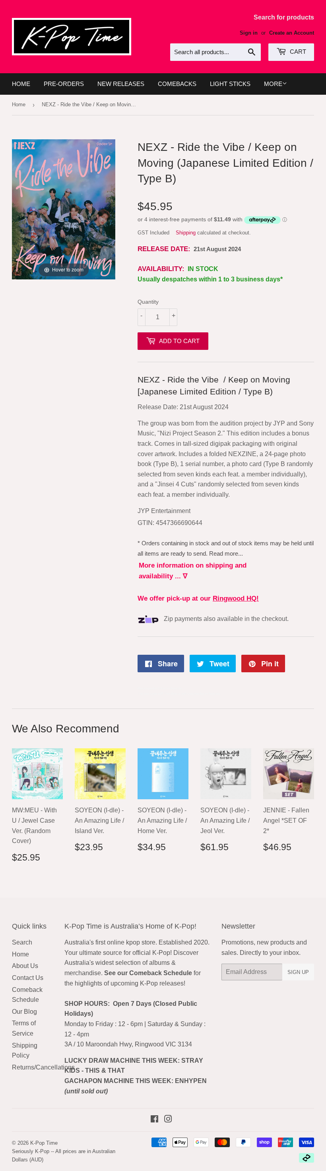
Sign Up (298, 972)
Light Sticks (230, 83)
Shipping (186, 233)
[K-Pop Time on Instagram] (168, 1119)
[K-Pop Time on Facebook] (154, 1119)
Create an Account (291, 33)
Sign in (249, 33)
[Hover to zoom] (63, 208)
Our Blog (24, 1011)
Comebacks (177, 83)
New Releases (120, 83)
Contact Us (27, 977)
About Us (25, 965)
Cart (297, 51)
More (273, 83)
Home (21, 83)
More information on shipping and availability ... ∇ (192, 571)
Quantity (148, 302)
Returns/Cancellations (43, 1067)
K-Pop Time (44, 1143)
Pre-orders (64, 83)
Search (22, 942)
